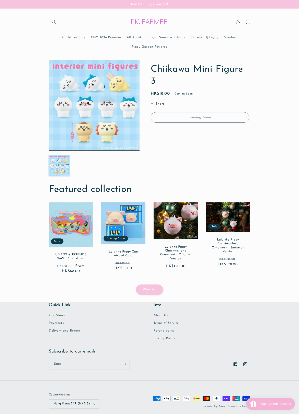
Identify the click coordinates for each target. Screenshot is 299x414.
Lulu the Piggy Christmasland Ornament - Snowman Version (228, 245)
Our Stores (57, 315)
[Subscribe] (124, 364)
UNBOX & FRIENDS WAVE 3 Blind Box (70, 256)
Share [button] (160, 103)
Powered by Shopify (238, 406)
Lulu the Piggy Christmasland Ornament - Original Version (175, 252)
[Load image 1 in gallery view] (59, 165)
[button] (54, 22)
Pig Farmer (220, 406)
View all (149, 289)
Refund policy (164, 330)
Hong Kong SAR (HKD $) (71, 403)
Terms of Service (166, 323)
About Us (161, 315)
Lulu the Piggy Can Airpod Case (123, 253)
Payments (56, 323)
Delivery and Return (64, 330)
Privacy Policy (164, 338)
